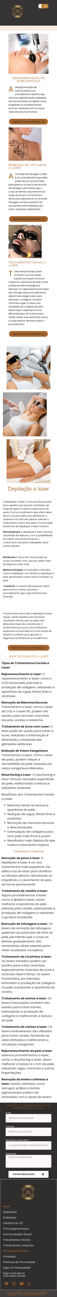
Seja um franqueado (17, 1267)
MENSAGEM (11, 1154)
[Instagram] (14, 1283)
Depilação (10, 1212)
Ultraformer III (13, 1223)
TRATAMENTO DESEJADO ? (18, 1140)
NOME (8, 1113)
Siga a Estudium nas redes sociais (14, 1275)
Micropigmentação (16, 1228)
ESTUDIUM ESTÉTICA (15, 1251)
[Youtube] (21, 1283)
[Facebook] (6, 1283)
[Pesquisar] (45, 6)
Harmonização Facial (17, 1234)
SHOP (6, 1206)
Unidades (9, 1256)
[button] (29, 28)
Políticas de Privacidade (19, 1262)
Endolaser (9, 1217)
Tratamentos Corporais (18, 1245)
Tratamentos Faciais (16, 1239)
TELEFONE (10, 1127)
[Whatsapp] (29, 1283)
